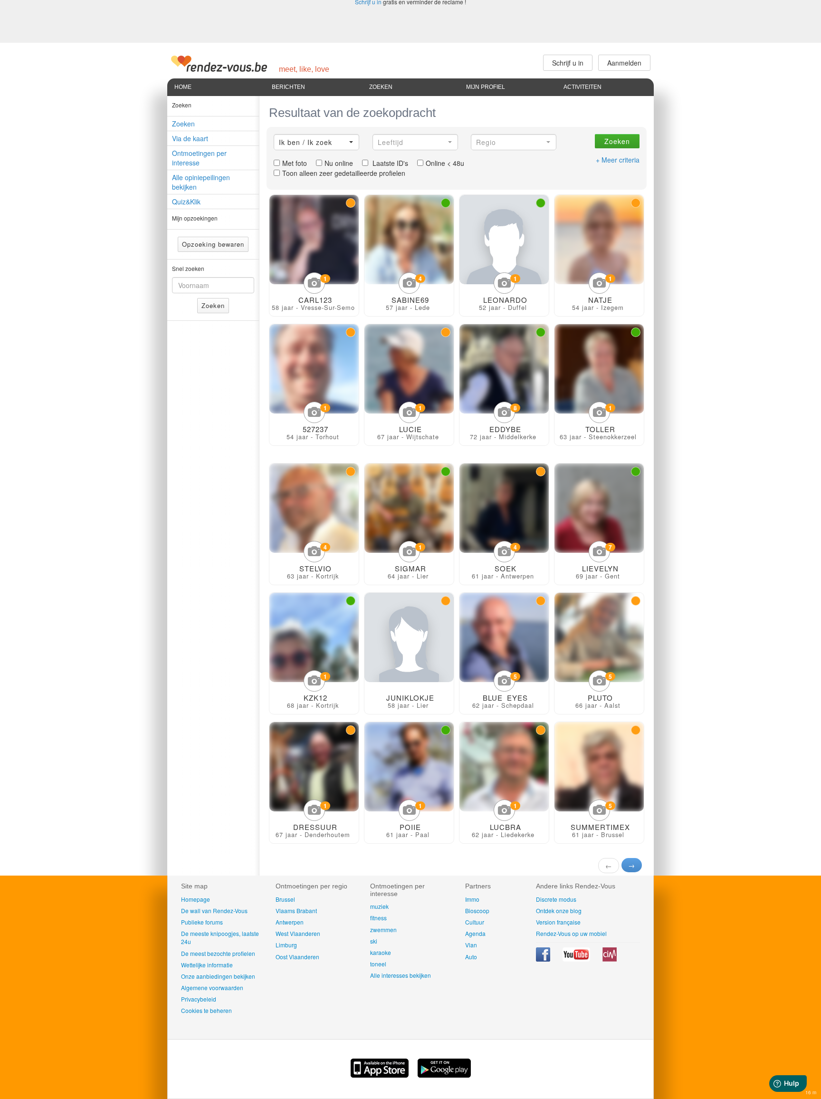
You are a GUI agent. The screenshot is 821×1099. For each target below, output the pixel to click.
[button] (316, 142)
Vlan (471, 945)
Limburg (286, 945)
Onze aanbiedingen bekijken (218, 976)
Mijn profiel (485, 87)
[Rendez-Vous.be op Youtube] (577, 959)
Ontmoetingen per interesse (199, 157)
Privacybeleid (198, 999)
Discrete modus (556, 899)
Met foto (294, 163)
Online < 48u (445, 163)
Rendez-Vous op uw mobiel (571, 933)
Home (182, 87)
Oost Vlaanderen (297, 957)
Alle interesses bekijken (400, 975)
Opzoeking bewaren (213, 244)
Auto (471, 957)
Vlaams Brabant (296, 910)
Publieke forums (202, 922)
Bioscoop (477, 910)
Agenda (475, 933)
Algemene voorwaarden (212, 987)
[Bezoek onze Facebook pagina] (544, 959)
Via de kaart (190, 138)
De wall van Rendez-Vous (214, 910)
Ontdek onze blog (559, 910)
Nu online (339, 163)
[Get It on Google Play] (444, 1075)
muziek (379, 906)
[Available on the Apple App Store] (380, 1075)
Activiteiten (582, 87)
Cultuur (474, 922)
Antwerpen (290, 922)
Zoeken (380, 87)
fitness (378, 918)
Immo (472, 899)
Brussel (285, 899)
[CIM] (609, 959)
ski (373, 941)
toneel (378, 964)
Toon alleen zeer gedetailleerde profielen (343, 173)
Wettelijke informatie (207, 965)
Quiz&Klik (186, 201)
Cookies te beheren (206, 1010)
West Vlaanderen (298, 933)
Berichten (288, 87)
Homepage (195, 899)
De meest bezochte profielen (218, 953)
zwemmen (383, 929)
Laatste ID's (389, 163)
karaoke (380, 952)
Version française (558, 922)
